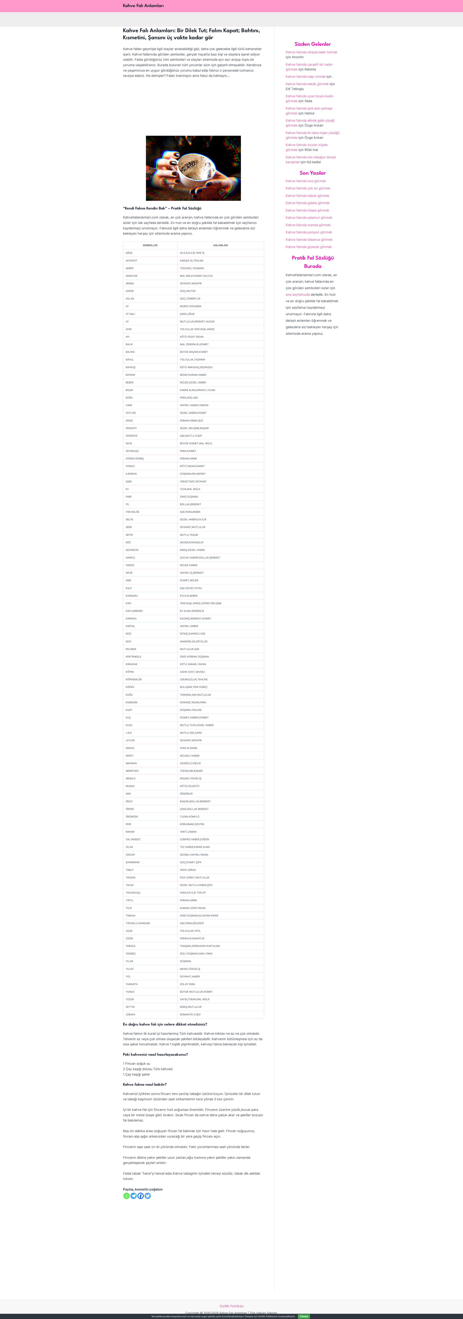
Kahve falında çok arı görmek (308, 188)
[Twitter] (148, 1196)
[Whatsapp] (126, 1196)
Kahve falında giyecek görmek (309, 247)
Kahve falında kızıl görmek (306, 181)
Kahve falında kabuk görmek (307, 196)
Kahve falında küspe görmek (307, 210)
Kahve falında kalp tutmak (306, 76)
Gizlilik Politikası (232, 1306)
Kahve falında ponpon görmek (309, 232)
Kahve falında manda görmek (308, 225)
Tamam (304, 1316)
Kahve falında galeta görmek (308, 203)
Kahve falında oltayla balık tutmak (311, 52)
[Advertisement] (193, 109)
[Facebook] (140, 1196)
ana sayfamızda (298, 294)
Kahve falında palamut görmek (309, 217)
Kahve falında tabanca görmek (309, 239)
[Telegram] (133, 1196)
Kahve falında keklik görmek (307, 84)
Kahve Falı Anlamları (143, 6)
